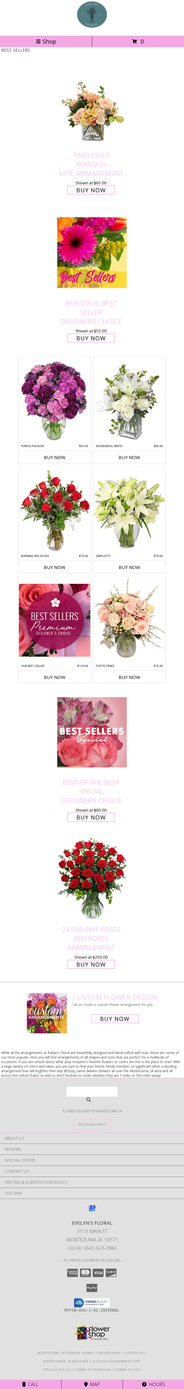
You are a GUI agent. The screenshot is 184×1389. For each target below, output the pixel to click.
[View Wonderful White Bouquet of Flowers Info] (129, 400)
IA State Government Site (116, 1361)
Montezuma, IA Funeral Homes (66, 1353)
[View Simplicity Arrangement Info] (129, 510)
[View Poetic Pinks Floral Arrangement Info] (129, 620)
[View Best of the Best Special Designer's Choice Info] (92, 732)
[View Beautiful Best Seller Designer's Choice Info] (92, 252)
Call (32, 1384)
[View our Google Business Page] (92, 1210)
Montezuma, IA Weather (66, 1361)
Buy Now (91, 190)
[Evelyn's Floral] (92, 28)
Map (94, 1384)
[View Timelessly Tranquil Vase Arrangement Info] (92, 105)
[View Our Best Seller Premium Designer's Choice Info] (55, 620)
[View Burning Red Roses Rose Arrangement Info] (55, 510)
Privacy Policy (57, 1369)
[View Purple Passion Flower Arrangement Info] (55, 400)
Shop (49, 41)
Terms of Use (127, 1369)
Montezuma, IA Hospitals (123, 1353)
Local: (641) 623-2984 (92, 1248)
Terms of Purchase (93, 1369)
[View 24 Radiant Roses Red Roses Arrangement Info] (92, 879)
